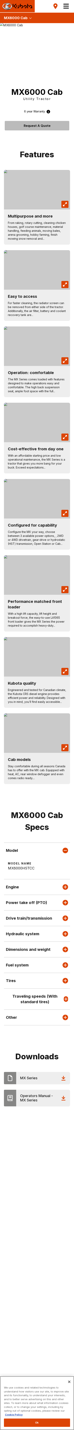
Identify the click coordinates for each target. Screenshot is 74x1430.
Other (11, 1017)
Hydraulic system (22, 933)
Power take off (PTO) (26, 902)
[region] (37, 1403)
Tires (11, 980)
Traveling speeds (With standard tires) (34, 999)
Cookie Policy (14, 1414)
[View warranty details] (47, 111)
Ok (37, 1422)
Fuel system (17, 965)
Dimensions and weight (28, 949)
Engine (12, 887)
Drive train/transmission (29, 918)
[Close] (69, 1381)
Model (12, 850)
